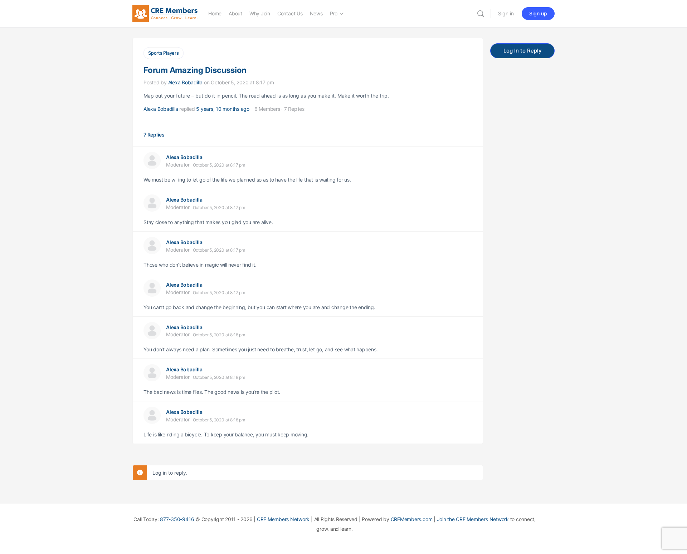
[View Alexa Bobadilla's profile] (152, 160)
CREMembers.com (412, 519)
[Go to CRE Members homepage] (165, 13)
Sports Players (163, 53)
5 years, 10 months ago (222, 109)
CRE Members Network (283, 519)
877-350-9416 (177, 519)
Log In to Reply (522, 50)
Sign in (506, 13)
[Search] (480, 13)
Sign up (538, 13)
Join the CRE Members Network (473, 519)
